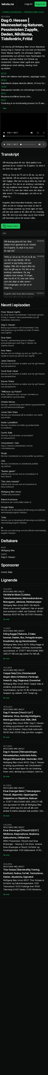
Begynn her (40, 4)
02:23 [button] (3, 73)
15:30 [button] (3, 87)
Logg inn (28, 4)
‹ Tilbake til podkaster (11, 12)
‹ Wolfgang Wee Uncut (33, 12)
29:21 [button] (3, 100)
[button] (24, 246)
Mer (5, 108)
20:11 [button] (3, 93)
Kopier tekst (12, 226)
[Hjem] (8, 4)
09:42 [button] (4, 80)
